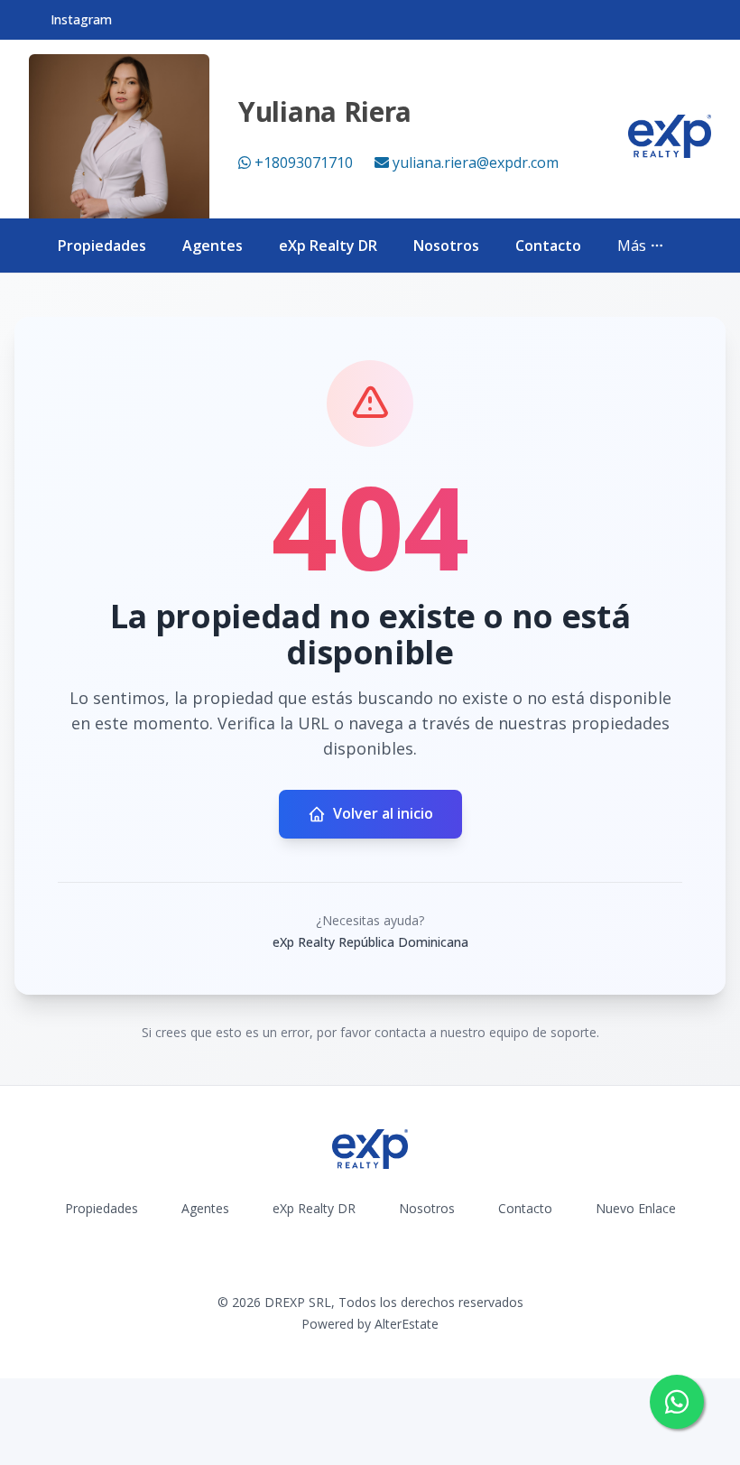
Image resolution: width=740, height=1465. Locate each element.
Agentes (212, 245)
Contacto (548, 245)
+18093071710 (303, 162)
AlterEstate (407, 1323)
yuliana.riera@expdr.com (476, 162)
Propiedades (102, 245)
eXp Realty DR (328, 245)
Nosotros (446, 245)
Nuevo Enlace (636, 1208)
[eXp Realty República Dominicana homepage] (669, 136)
